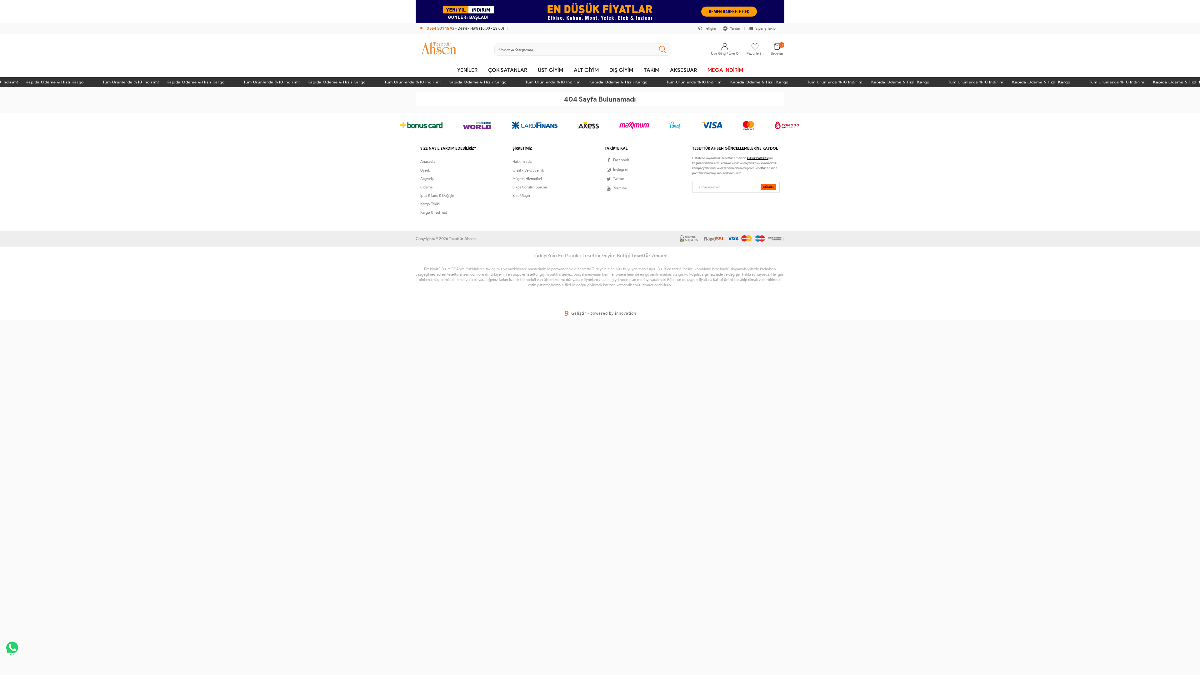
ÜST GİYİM (550, 70)
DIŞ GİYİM (621, 70)
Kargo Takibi (430, 204)
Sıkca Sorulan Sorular (529, 187)
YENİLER (467, 70)
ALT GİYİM (586, 70)
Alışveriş (426, 178)
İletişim (710, 28)
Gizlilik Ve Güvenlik (528, 170)
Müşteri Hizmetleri (527, 178)
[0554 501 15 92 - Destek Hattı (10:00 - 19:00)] (462, 21)
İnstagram (621, 169)
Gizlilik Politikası (757, 158)
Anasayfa (427, 161)
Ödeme (426, 187)
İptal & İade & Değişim (437, 195)
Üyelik (425, 170)
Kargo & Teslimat (433, 212)
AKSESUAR (683, 70)
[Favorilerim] (755, 46)
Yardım (735, 28)
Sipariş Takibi (765, 28)
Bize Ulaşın (521, 195)
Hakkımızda (522, 161)
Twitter (618, 178)
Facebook (621, 160)
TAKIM (651, 70)
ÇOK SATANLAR (507, 70)
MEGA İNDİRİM (725, 70)
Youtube (620, 188)
